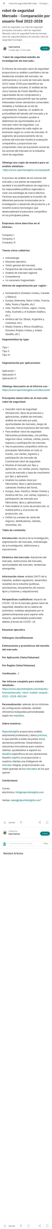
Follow (45, 48)
